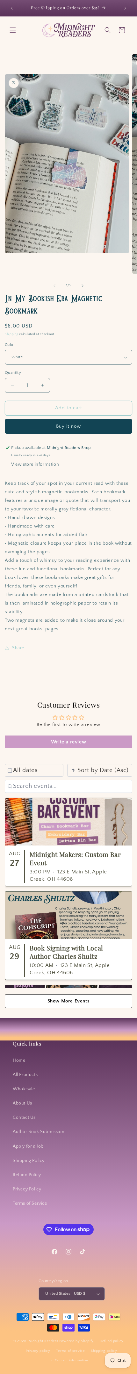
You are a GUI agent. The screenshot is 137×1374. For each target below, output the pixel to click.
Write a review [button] (68, 742)
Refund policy (112, 1341)
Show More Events (68, 1001)
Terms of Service (30, 1203)
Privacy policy (38, 1351)
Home (19, 1060)
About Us (22, 1103)
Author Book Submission (38, 1131)
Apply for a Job (28, 1146)
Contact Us (24, 1117)
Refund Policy (27, 1174)
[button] (13, 30)
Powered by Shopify (76, 1341)
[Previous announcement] (12, 8)
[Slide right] (83, 286)
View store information (35, 464)
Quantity (13, 372)
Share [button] (18, 648)
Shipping (11, 334)
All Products (25, 1074)
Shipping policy (104, 1351)
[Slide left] (54, 286)
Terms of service (70, 1351)
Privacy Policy (27, 1189)
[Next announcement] (125, 8)
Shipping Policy (29, 1160)
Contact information (71, 1360)
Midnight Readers (43, 1341)
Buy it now (68, 426)
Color (10, 344)
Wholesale (24, 1089)
